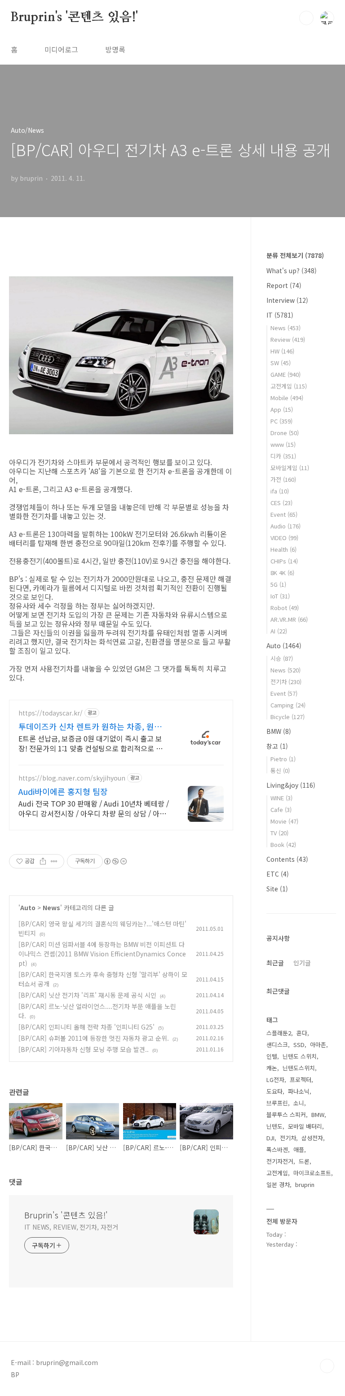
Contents (287, 859)
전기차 (285, 681)
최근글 (275, 962)
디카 (283, 456)
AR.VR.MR (289, 619)
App (281, 409)
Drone (284, 432)
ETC (277, 873)
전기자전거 (279, 1161)
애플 (298, 1149)
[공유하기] (43, 861)
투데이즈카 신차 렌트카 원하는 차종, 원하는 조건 (93, 726)
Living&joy (290, 785)
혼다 (301, 1033)
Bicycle (287, 716)
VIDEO (284, 537)
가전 (283, 479)
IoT (280, 596)
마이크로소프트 (312, 1173)
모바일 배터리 (305, 1126)
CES (281, 502)
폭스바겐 (277, 1149)
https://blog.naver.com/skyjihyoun (71, 778)
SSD (299, 1044)
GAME (285, 374)
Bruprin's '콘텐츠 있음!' (74, 17)
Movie (284, 821)
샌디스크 (277, 1044)
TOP (327, 1366)
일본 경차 (278, 1184)
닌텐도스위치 (299, 1068)
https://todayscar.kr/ (50, 713)
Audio (285, 526)
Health (283, 549)
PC (281, 421)
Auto (27, 907)
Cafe (281, 809)
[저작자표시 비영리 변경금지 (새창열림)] (115, 861)
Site (277, 888)
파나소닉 (299, 1091)
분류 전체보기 (295, 255)
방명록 (115, 49)
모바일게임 (289, 467)
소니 (298, 1103)
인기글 (302, 962)
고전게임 (288, 386)
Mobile (286, 397)
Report (283, 285)
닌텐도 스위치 (300, 1056)
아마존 (318, 1044)
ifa (279, 491)
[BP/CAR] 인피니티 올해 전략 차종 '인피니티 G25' (86, 1026)
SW (280, 362)
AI (278, 631)
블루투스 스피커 (286, 1114)
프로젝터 (300, 1079)
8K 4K (282, 572)
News (51, 907)
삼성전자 (312, 1138)
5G (278, 584)
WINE (281, 798)
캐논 (271, 1068)
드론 (304, 1161)
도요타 (274, 1091)
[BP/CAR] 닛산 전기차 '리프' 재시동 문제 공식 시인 (87, 994)
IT (279, 314)
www (283, 444)
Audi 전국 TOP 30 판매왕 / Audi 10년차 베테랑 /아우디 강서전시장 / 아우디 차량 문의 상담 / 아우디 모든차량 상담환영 (93, 808)
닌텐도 (274, 1126)
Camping (287, 705)
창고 (277, 746)
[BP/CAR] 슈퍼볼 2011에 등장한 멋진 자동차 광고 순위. (93, 1038)
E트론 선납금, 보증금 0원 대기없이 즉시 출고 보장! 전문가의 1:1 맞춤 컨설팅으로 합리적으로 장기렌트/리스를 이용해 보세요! (93, 743)
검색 (306, 18)
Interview (287, 300)
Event (283, 514)
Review (287, 339)
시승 (281, 658)
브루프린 (277, 1103)
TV (279, 833)
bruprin (304, 1184)
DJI (270, 1138)
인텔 (271, 1056)
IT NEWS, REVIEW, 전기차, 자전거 (71, 1226)
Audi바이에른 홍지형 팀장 (63, 791)
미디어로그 (61, 49)
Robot (284, 607)
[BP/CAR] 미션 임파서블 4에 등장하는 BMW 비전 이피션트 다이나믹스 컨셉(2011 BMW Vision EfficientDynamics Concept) (102, 954)
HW (282, 351)
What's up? (291, 270)
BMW (278, 731)
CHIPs (284, 561)
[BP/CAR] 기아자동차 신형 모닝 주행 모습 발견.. (83, 1049)
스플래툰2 (278, 1033)
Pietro (283, 759)
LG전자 (275, 1079)
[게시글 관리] (54, 861)
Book (283, 844)
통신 (280, 770)
